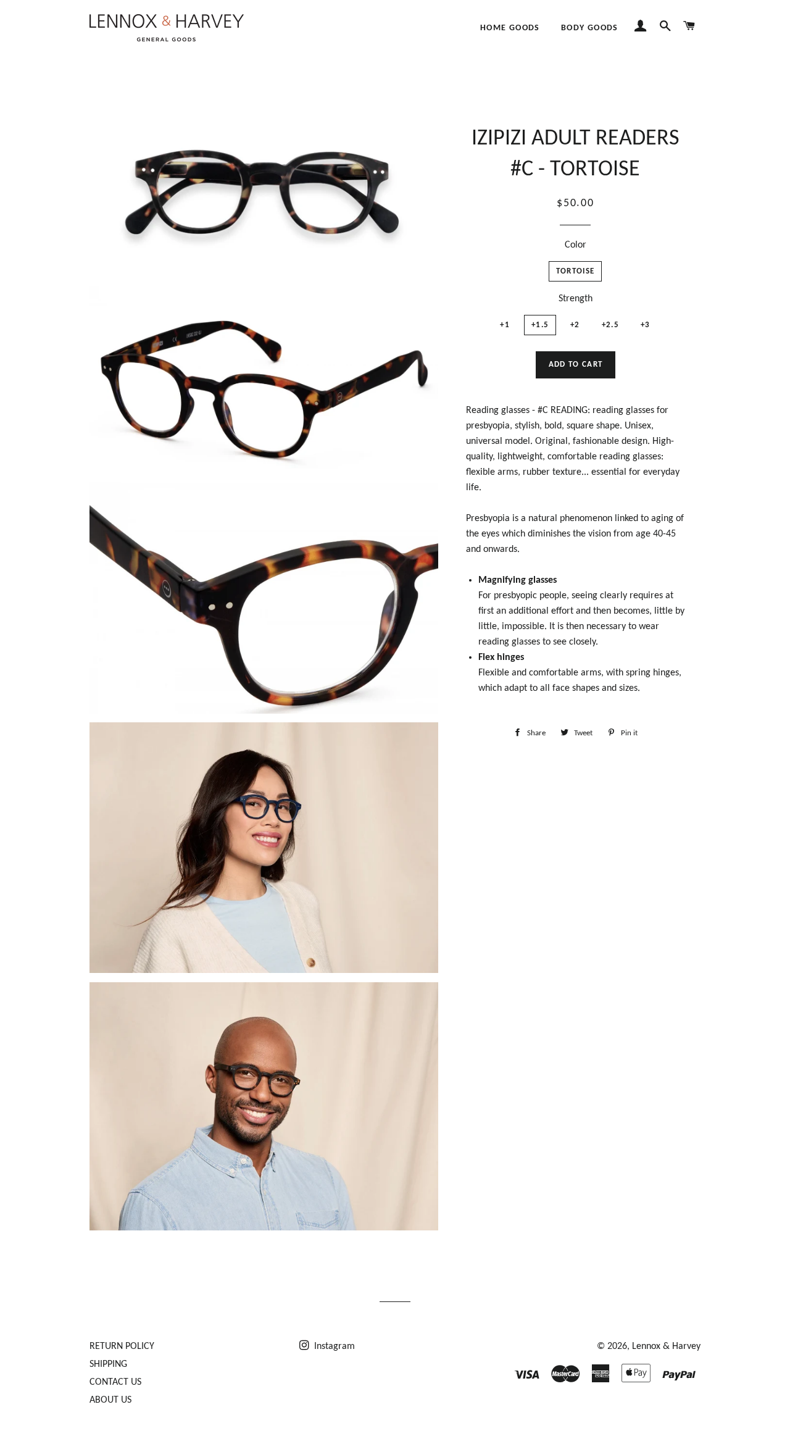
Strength (575, 299)
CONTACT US (115, 1382)
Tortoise (575, 271)
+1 (505, 325)
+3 (646, 325)
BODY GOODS (589, 28)
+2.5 (610, 325)
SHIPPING (108, 1364)
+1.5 (540, 325)
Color (575, 245)
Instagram (333, 1346)
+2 (575, 325)
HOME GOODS (510, 28)
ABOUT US (110, 1400)
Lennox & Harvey (666, 1346)
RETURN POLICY (121, 1346)
